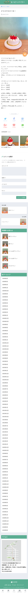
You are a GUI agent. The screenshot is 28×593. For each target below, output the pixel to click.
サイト (3, 190)
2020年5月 (5, 465)
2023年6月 (5, 358)
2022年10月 (5, 379)
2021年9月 (5, 419)
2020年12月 (5, 447)
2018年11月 (5, 521)
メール (4, 184)
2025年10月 (5, 290)
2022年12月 (5, 373)
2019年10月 (5, 487)
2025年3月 (5, 309)
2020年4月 (5, 468)
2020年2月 (5, 475)
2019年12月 (5, 481)
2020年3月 (5, 471)
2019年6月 (5, 499)
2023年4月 (5, 364)
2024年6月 (5, 330)
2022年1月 (5, 407)
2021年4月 (5, 435)
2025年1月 (5, 315)
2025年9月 (5, 293)
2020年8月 (5, 456)
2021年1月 (5, 444)
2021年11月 (5, 413)
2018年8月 (5, 530)
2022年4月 (5, 398)
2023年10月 (5, 349)
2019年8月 (5, 493)
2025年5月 (5, 303)
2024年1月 (5, 339)
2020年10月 (5, 450)
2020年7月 (5, 459)
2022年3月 (5, 401)
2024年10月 (5, 321)
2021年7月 (5, 425)
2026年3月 (5, 284)
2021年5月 (5, 432)
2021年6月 (5, 429)
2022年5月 (5, 395)
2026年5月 (5, 281)
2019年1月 (5, 514)
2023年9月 (5, 352)
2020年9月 (5, 453)
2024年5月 (5, 333)
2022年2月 (5, 404)
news (9, 131)
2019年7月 (5, 496)
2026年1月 (5, 287)
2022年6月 (5, 392)
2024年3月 (5, 336)
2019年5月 (5, 502)
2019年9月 (5, 490)
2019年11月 (5, 484)
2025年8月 (5, 296)
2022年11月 (5, 376)
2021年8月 (5, 422)
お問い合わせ (8, 585)
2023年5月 (5, 361)
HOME (15, 582)
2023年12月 (5, 343)
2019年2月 (5, 511)
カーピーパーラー (18, 2)
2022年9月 (5, 382)
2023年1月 (5, 370)
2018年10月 (5, 524)
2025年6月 (5, 300)
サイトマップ (20, 585)
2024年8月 (5, 327)
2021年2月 (5, 441)
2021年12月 (5, 410)
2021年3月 (5, 438)
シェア (25, 591)
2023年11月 (5, 346)
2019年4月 (5, 505)
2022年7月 (5, 389)
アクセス (14, 585)
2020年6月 (5, 462)
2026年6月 (5, 278)
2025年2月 (5, 312)
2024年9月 (5, 324)
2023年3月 (5, 367)
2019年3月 (5, 508)
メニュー (8, 591)
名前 (3, 177)
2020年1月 (5, 478)
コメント (5, 165)
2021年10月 (5, 416)
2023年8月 (5, 355)
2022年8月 (5, 386)
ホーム (3, 591)
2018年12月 (5, 518)
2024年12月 (5, 318)
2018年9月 (5, 527)
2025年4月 (5, 306)
